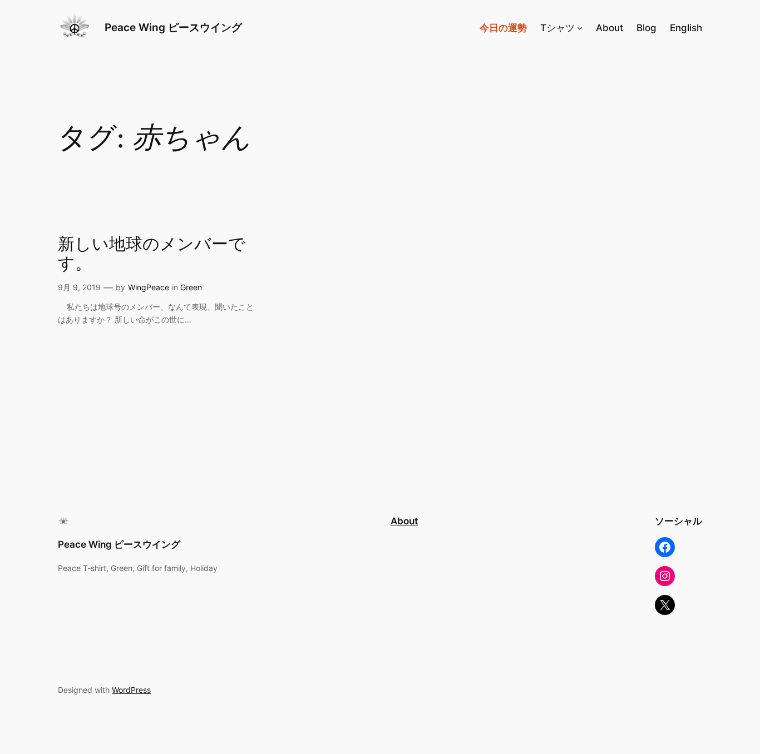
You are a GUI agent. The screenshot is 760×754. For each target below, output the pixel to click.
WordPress (131, 690)
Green (191, 287)
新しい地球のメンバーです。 (151, 255)
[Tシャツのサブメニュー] (580, 28)
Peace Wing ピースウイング (179, 27)
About (404, 521)
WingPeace (148, 287)
